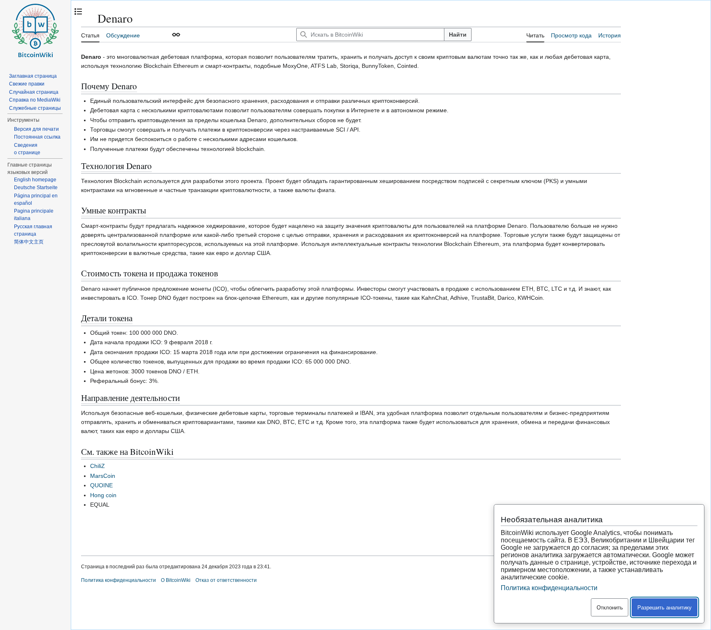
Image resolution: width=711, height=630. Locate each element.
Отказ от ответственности (226, 580)
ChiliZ (97, 466)
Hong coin (103, 495)
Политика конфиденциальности (118, 580)
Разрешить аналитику (664, 608)
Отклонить (610, 608)
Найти (458, 34)
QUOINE (101, 485)
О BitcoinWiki (176, 580)
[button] (176, 34)
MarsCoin (102, 475)
